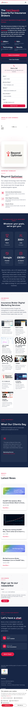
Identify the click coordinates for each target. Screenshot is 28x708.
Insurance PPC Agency (6, 683)
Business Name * (7, 82)
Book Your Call (14, 105)
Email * (4, 99)
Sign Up (5, 600)
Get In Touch (7, 654)
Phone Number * (7, 93)
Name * (4, 76)
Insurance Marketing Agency (7, 681)
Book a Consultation (14, 55)
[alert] (14, 698)
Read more (9, 696)
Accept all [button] (7, 705)
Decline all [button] (20, 705)
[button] (14, 703)
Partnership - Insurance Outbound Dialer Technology (13, 684)
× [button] (26, 690)
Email (2, 589)
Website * (5, 87)
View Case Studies (14, 59)
